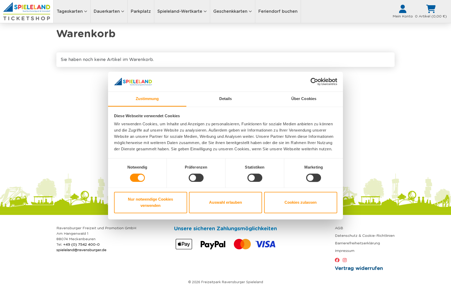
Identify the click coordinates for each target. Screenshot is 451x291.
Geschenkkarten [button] (231, 11)
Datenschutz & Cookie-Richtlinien (365, 235)
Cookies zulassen (300, 202)
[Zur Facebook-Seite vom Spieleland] (338, 260)
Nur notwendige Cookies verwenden (150, 202)
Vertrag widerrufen (359, 268)
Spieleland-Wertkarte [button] (180, 11)
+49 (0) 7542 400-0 (81, 244)
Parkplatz (141, 11)
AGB (339, 228)
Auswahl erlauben (225, 202)
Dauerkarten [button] (107, 11)
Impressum (344, 251)
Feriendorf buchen (278, 11)
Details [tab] (225, 99)
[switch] (196, 178)
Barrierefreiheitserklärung (357, 243)
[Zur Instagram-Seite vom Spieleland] (346, 260)
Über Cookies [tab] (303, 99)
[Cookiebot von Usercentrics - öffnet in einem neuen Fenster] (314, 81)
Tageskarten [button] (70, 11)
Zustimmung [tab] (147, 99)
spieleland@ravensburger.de (81, 250)
